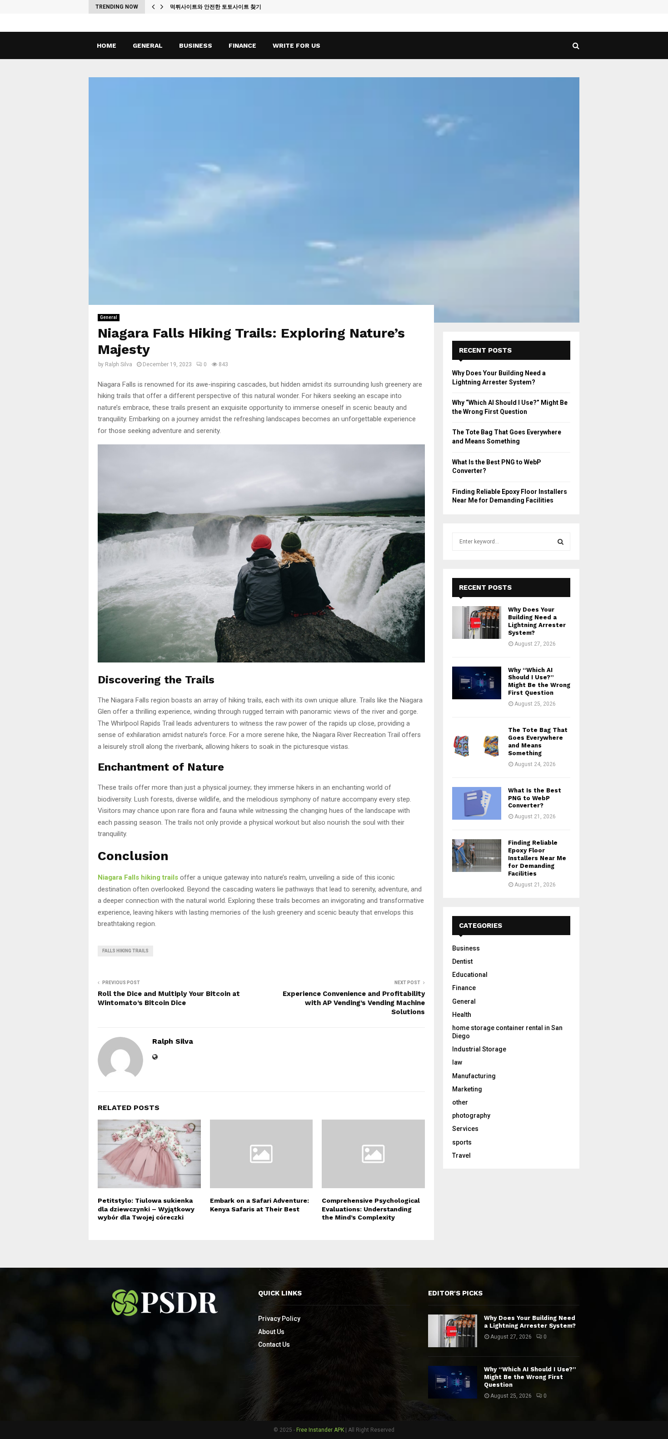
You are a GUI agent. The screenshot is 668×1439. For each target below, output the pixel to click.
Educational (470, 974)
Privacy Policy (279, 1318)
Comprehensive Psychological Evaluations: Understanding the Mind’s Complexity (371, 1208)
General (148, 45)
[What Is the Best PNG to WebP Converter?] (476, 803)
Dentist (462, 961)
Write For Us (296, 45)
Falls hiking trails (125, 950)
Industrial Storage (479, 1049)
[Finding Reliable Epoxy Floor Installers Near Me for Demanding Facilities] (476, 855)
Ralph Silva (118, 364)
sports (462, 1142)
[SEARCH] (560, 542)
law (457, 1062)
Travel (461, 1155)
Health (461, 1014)
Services (465, 1128)
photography (471, 1115)
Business (195, 45)
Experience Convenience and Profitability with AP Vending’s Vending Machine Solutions (354, 1003)
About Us (271, 1331)
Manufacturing (474, 1076)
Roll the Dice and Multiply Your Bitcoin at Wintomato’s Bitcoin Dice (169, 998)
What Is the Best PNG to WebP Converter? (534, 798)
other (460, 1102)
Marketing (467, 1089)
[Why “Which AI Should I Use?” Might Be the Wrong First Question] (476, 683)
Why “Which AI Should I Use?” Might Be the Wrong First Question (539, 682)
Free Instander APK (320, 1430)
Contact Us (274, 1344)
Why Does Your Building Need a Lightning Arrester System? (537, 621)
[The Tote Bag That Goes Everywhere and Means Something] (476, 743)
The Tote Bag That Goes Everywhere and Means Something (538, 742)
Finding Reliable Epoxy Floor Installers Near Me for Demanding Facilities (537, 858)
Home (106, 45)
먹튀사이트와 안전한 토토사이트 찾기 (215, 7)
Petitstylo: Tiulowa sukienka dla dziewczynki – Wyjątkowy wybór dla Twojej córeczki (146, 1208)
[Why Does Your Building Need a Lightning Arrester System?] (476, 622)
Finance (242, 45)
